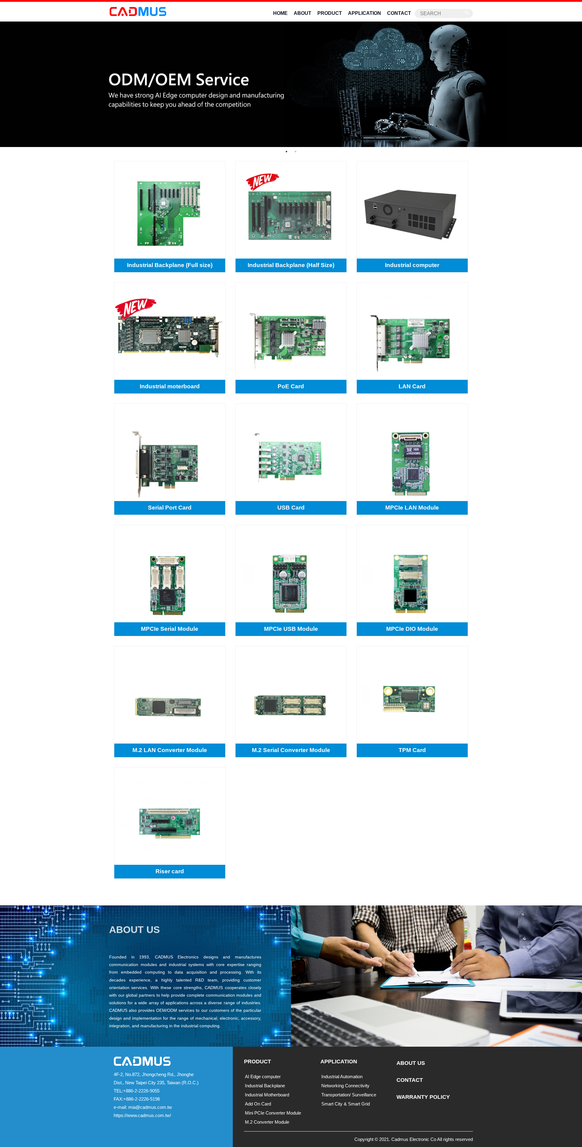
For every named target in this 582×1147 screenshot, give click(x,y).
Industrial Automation (342, 1076)
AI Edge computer (263, 1076)
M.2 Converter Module (267, 1122)
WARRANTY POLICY (423, 1097)
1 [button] (286, 152)
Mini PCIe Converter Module (273, 1112)
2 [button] (296, 152)
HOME (280, 13)
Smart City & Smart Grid (345, 1103)
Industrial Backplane (265, 1085)
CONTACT (399, 13)
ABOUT (302, 13)
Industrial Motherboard (267, 1094)
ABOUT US (410, 1063)
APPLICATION (364, 13)
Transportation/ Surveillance (348, 1094)
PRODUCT (329, 13)
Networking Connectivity (345, 1085)
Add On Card (258, 1103)
